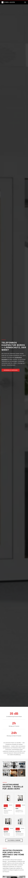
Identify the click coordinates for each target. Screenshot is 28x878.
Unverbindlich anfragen (10, 370)
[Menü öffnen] (25, 2)
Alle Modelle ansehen (14, 840)
